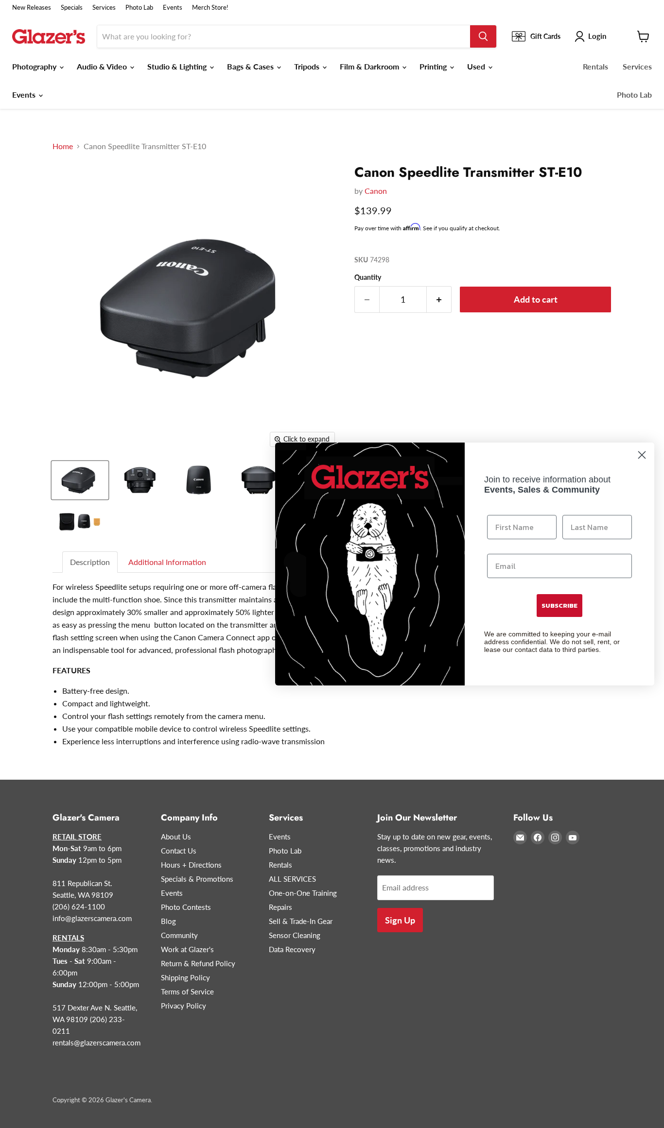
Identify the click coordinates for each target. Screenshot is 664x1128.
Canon (376, 190)
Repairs (280, 907)
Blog (168, 921)
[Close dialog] (641, 454)
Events (172, 7)
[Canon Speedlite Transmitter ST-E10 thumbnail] (80, 480)
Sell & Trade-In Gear (300, 921)
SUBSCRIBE (559, 605)
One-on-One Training (303, 893)
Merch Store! (210, 7)
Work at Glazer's (187, 949)
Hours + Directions (191, 864)
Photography (35, 66)
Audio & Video (103, 66)
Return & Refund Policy (198, 963)
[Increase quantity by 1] (439, 299)
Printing (434, 66)
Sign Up (400, 920)
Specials (72, 7)
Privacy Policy (183, 1005)
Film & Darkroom (370, 66)
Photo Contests (186, 907)
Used (477, 66)
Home (62, 146)
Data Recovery (292, 949)
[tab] (90, 562)
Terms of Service (187, 991)
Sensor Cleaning (294, 935)
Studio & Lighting (178, 66)
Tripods (307, 66)
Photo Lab (139, 7)
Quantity (367, 277)
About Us (176, 836)
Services (104, 7)
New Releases (31, 7)
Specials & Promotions (197, 878)
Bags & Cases (251, 66)
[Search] (483, 36)
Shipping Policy (185, 977)
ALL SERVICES (292, 878)
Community (179, 935)
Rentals (595, 66)
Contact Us (178, 850)
